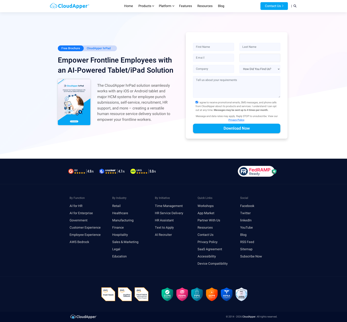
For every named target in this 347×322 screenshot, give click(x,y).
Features (185, 6)
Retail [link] (116, 206)
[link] (83, 316)
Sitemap (246, 249)
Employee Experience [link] (85, 234)
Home (128, 6)
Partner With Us (209, 220)
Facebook (247, 206)
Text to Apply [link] (164, 227)
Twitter (245, 213)
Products (144, 6)
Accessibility (207, 256)
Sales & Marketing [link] (125, 242)
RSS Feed (247, 242)
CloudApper (248, 317)
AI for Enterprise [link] (81, 213)
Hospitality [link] (120, 234)
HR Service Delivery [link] (169, 213)
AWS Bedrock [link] (79, 242)
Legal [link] (116, 249)
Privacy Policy (236, 120)
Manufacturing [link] (123, 220)
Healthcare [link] (120, 213)
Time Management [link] (169, 206)
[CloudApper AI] (69, 6)
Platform (165, 6)
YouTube (246, 227)
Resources (205, 6)
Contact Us (272, 6)
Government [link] (78, 220)
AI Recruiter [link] (163, 234)
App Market (206, 213)
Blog (221, 6)
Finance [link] (118, 227)
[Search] (295, 6)
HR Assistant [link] (164, 220)
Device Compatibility (213, 263)
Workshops (206, 206)
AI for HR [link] (76, 206)
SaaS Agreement (210, 249)
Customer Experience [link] (85, 227)
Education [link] (119, 256)
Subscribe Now (251, 256)
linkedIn (246, 220)
